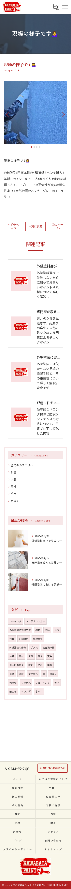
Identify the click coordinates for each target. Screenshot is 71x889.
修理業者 (38, 638)
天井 (49, 656)
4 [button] (39, 147)
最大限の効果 (16, 665)
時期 (30, 665)
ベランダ (26, 691)
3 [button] (36, 147)
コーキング (15, 621)
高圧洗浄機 (48, 647)
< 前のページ (13, 226)
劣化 (56, 682)
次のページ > (57, 226)
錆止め (13, 691)
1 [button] (31, 147)
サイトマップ (53, 849)
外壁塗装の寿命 (17, 647)
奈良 (11, 673)
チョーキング (43, 682)
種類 (38, 630)
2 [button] (34, 147)
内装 (13, 479)
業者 (49, 665)
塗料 (47, 630)
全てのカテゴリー (22, 465)
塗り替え (33, 673)
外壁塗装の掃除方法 (20, 630)
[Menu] (64, 6)
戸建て (15, 501)
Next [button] (63, 114)
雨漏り (53, 673)
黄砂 (30, 656)
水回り (39, 691)
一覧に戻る (35, 226)
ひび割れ (26, 682)
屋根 (13, 486)
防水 (13, 494)
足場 (40, 656)
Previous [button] (8, 114)
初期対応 (23, 638)
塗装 (21, 673)
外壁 (13, 472)
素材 (21, 656)
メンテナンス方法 (35, 621)
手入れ (34, 647)
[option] (35, 112)
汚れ (11, 638)
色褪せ (13, 682)
